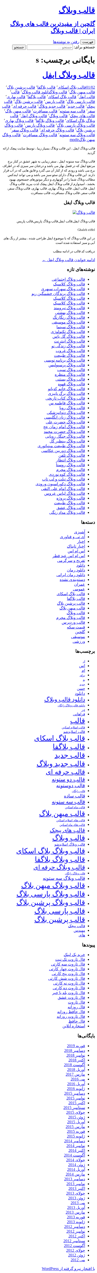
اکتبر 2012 (76, 1236)
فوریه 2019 (76, 1046)
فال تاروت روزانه (71, 1016)
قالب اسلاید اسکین (73, 727)
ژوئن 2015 (76, 1117)
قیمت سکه (76, 627)
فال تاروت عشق (71, 997)
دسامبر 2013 (74, 1179)
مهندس (79, 930)
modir (74, 139)
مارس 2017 (75, 1074)
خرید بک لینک (74, 954)
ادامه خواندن (68, 260)
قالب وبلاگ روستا (70, 465)
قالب (15, 92)
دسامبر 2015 (74, 1093)
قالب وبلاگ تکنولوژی (68, 332)
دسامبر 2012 (74, 1226)
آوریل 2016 (76, 1084)
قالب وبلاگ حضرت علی (65, 422)
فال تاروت (76, 1002)
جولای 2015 (75, 1112)
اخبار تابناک (76, 546)
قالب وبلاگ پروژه (70, 498)
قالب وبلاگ (58, 92)
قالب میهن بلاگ (82, 92)
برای (82, 675)
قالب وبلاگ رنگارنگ (69, 317)
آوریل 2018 (76, 1069)
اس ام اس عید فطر (68, 556)
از (84, 661)
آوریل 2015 (76, 1122)
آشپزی (79, 532)
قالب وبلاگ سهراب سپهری (63, 289)
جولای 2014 (75, 1160)
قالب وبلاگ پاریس (40, 125)
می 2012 (78, 1260)
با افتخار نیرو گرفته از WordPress (68, 1268)
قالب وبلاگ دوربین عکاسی (63, 450)
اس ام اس (76, 551)
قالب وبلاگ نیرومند (69, 308)
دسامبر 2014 (74, 1141)
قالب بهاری (16, 97)
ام (83, 670)
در (83, 709)
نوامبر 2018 (75, 1055)
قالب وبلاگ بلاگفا (50, 120)
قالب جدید (76, 106)
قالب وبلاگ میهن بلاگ (53, 885)
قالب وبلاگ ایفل (68, 74)
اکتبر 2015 (76, 1103)
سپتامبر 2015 (74, 1107)
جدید (82, 684)
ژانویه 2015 (76, 1136)
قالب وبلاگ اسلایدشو (69, 844)
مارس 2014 (75, 1174)
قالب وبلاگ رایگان (75, 873)
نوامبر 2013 (75, 1184)
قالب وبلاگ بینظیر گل (67, 441)
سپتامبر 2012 (74, 1241)
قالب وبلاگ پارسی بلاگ (76, 125)
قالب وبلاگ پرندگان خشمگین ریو (58, 293)
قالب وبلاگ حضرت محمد (64, 431)
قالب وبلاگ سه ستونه (77, 135)
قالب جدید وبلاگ (52, 106)
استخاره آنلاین (73, 1026)
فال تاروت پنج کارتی (68, 974)
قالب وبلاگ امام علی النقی (63, 489)
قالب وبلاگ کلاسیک (69, 284)
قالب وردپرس (73, 622)
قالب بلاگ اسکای (72, 87)
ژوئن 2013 (76, 1198)
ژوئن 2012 (76, 1255)
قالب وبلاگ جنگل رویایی (65, 436)
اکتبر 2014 (76, 1150)
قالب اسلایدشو (74, 732)
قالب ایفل (87, 97)
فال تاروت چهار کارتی (67, 969)
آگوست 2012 (74, 1245)
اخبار (81, 541)
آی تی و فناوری (72, 537)
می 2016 (78, 1079)
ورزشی (79, 641)
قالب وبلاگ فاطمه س (67, 403)
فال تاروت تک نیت (70, 959)
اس (82, 666)
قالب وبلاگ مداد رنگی (67, 512)
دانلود (80, 565)
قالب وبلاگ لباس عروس (64, 493)
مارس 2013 (75, 1212)
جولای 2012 (75, 1250)
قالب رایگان (78, 790)
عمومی (79, 589)
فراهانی (79, 714)
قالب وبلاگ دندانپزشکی (66, 412)
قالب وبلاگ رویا (72, 408)
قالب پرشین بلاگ (21, 87)
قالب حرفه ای (24, 106)
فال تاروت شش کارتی (66, 978)
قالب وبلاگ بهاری (19, 120)
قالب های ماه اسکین (72, 825)
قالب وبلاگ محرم (70, 469)
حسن (81, 688)
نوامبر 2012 (75, 1231)
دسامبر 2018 (74, 1050)
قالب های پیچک (82, 116)
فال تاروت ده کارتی (69, 988)
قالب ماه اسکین (75, 807)
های (82, 935)
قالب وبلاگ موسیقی (68, 322)
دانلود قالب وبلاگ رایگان (71, 705)
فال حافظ (76, 1021)
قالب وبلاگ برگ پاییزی (66, 393)
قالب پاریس (55, 101)
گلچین (80, 632)
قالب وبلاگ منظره (70, 374)
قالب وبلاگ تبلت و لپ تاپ (63, 479)
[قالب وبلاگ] (84, 212)
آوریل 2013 (76, 1207)
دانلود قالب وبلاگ (36, 92)
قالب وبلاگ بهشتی (70, 312)
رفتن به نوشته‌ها (66, 42)
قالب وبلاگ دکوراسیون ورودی (60, 484)
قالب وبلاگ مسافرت (40, 135)
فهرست (87, 42)
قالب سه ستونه (72, 111)
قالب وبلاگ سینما (70, 327)
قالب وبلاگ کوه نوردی (67, 474)
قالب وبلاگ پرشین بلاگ (50, 902)
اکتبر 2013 (76, 1188)
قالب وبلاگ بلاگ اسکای (50, 851)
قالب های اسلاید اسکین (70, 820)
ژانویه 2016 (76, 1088)
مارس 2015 (75, 1127)
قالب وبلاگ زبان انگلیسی (64, 417)
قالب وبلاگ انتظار (70, 460)
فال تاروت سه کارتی (68, 964)
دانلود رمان (76, 570)
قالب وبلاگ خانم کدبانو (66, 389)
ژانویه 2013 (76, 1222)
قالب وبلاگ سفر (24, 130)
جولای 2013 (75, 1193)
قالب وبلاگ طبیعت (69, 355)
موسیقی (78, 636)
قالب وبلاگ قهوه (71, 384)
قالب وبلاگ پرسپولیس (66, 365)
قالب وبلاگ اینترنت (69, 341)
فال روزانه (76, 1007)
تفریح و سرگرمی (71, 560)
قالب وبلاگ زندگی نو (68, 346)
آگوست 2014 (74, 1155)
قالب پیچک (76, 926)
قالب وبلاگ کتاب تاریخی (65, 398)
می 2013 (78, 1203)
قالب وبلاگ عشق (70, 508)
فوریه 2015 (76, 1131)
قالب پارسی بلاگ (81, 101)
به (84, 680)
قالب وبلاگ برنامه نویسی (64, 360)
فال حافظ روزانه (71, 1012)
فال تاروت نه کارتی (69, 983)
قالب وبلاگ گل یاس (68, 336)
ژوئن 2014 (76, 1165)
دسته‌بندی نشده (72, 579)
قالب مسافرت (45, 111)
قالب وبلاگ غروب (70, 351)
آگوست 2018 (74, 1065)
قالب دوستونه (70, 785)
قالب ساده (74, 796)
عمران (79, 584)
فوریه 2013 (76, 1217)
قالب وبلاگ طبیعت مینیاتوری (61, 446)
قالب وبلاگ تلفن (71, 455)
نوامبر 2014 (75, 1146)
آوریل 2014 (76, 1169)
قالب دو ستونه (68, 779)
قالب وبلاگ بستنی (70, 379)
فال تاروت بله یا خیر (68, 993)
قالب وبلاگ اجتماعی (68, 279)
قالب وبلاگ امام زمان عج (64, 427)
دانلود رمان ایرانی (70, 575)
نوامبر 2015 (75, 1098)
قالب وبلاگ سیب (71, 370)
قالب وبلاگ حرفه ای (57, 130)
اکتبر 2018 (76, 1060)
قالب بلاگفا (46, 87)
